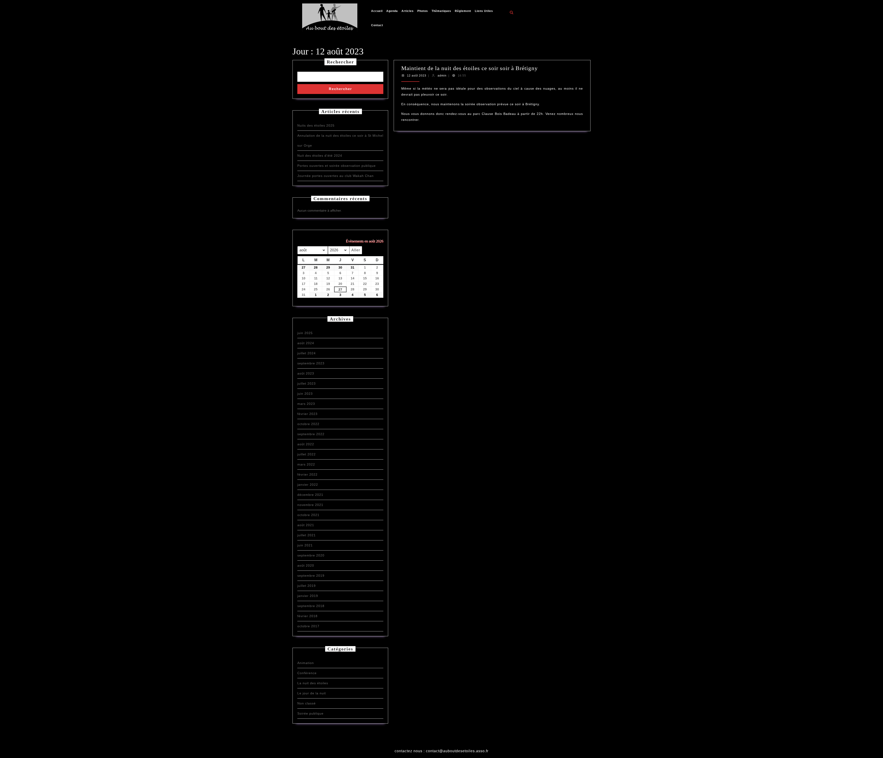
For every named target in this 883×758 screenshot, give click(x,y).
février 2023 (307, 414)
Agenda (392, 11)
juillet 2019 (306, 586)
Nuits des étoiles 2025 (316, 125)
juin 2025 (305, 333)
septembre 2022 (310, 434)
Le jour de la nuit (311, 693)
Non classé (306, 703)
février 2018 (307, 616)
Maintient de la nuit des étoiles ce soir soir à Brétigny (469, 68)
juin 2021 (305, 545)
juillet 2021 (306, 535)
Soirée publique (310, 713)
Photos (422, 11)
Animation (305, 663)
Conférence (307, 673)
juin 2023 (305, 393)
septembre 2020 (310, 555)
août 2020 (305, 565)
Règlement (463, 11)
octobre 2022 (308, 424)
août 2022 (305, 444)
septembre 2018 (310, 606)
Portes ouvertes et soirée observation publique (336, 165)
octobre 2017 (308, 626)
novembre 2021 (310, 505)
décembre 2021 (310, 495)
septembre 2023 (310, 363)
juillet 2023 (306, 383)
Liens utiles (484, 11)
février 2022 (307, 474)
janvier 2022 (307, 484)
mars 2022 (306, 464)
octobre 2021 (308, 515)
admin (442, 75)
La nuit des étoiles (312, 683)
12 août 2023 (416, 75)
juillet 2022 (306, 454)
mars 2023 (306, 404)
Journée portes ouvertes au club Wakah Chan (335, 176)
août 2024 (305, 343)
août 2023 (305, 373)
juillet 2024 (306, 353)
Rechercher (340, 61)
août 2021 (305, 525)
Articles (407, 11)
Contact (377, 25)
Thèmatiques (441, 11)
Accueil (377, 11)
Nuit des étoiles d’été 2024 (319, 155)
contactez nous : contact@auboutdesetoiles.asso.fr (441, 751)
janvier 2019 (307, 596)
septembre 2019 (310, 575)
